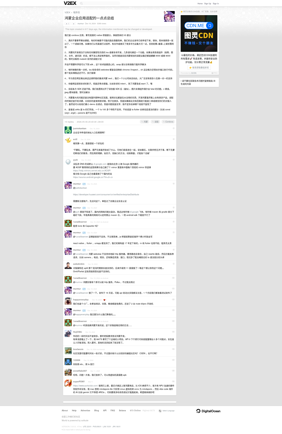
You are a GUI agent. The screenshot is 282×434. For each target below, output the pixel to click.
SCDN (193, 73)
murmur (81, 23)
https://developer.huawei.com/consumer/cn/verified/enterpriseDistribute (106, 194)
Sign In (216, 3)
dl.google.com (100, 163)
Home (200, 3)
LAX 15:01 (107, 426)
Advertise (85, 410)
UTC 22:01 (87, 426)
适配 (156, 121)
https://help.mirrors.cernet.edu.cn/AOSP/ (92, 170)
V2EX (67, 12)
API (104, 410)
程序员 (76, 12)
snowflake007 (80, 370)
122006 (76, 360)
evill (75, 139)
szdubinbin (78, 263)
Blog (96, 410)
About (65, 410)
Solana (122, 410)
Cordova (169, 121)
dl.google (134, 211)
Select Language (167, 410)
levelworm (78, 349)
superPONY (79, 381)
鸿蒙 (145, 121)
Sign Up (207, 3)
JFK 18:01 (117, 426)
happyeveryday (81, 299)
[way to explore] (70, 3)
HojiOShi (77, 331)
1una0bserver (80, 221)
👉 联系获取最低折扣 (199, 67)
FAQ (113, 410)
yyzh (75, 159)
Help (74, 410)
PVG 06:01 (97, 426)
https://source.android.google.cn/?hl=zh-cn (93, 177)
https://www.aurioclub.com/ (85, 385)
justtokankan (79, 128)
